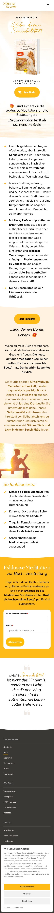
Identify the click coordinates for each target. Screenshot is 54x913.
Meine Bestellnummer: (17, 613)
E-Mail (9, 625)
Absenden (15, 642)
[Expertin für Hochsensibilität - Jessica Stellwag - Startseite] (10, 5)
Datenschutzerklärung (13, 907)
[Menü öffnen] (49, 5)
